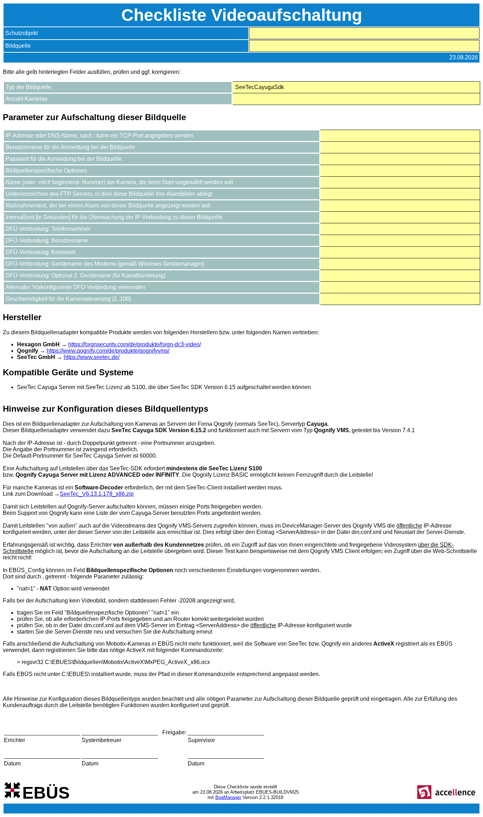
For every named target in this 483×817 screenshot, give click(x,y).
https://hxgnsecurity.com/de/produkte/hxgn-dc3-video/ (134, 344)
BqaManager (228, 797)
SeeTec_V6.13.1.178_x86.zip (97, 494)
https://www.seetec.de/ (92, 357)
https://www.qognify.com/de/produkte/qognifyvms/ (108, 351)
